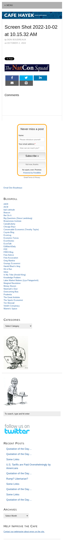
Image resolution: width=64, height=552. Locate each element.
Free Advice (9, 255)
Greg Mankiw (9, 260)
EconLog (7, 235)
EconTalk (8, 244)
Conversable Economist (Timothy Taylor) (21, 229)
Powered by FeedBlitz (32, 173)
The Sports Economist (13, 300)
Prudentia (8, 294)
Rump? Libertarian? (17, 478)
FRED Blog (8, 252)
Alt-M (6, 207)
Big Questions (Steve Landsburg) (18, 218)
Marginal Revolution (12, 283)
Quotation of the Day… (19, 448)
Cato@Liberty (9, 224)
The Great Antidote (12, 297)
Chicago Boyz (10, 227)
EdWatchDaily (10, 246)
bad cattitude (9, 210)
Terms (30, 177)
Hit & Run (8, 269)
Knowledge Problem (12, 277)
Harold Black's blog (12, 266)
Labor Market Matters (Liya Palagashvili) (21, 280)
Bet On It (7, 215)
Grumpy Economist (12, 263)
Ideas (6, 272)
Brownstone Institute (12, 221)
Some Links (12, 459)
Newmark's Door (11, 289)
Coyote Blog (9, 232)
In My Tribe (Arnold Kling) (15, 275)
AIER (6, 204)
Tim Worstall (9, 303)
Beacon (7, 212)
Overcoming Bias (11, 292)
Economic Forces (11, 238)
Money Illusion (10, 286)
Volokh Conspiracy (12, 306)
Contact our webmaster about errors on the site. (24, 531)
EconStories (9, 241)
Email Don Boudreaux (13, 188)
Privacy (37, 177)
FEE (5, 249)
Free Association (11, 258)
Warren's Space (10, 309)
